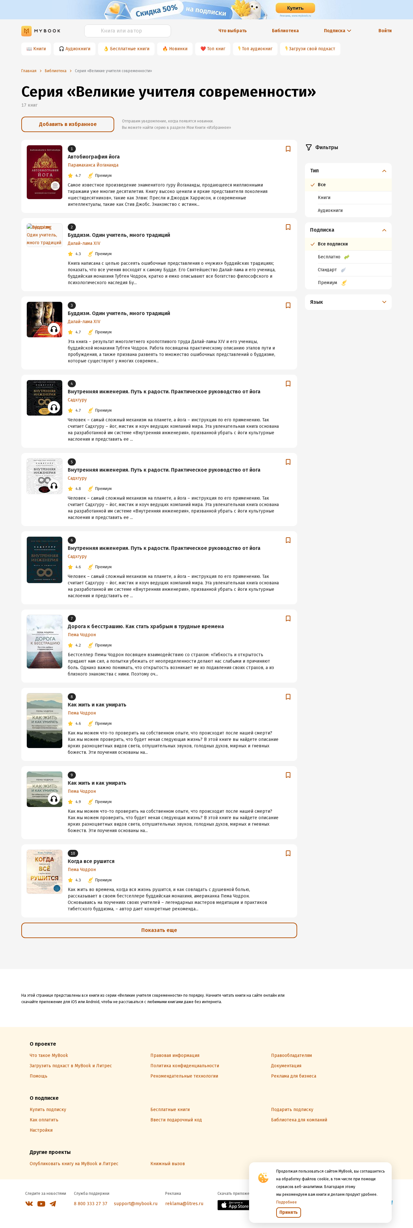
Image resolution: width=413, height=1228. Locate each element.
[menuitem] (348, 190)
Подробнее (286, 1202)
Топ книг (216, 49)
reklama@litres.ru (184, 1203)
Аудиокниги (77, 49)
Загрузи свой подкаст (312, 49)
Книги (39, 49)
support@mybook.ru (135, 1203)
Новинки (178, 49)
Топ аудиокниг (257, 49)
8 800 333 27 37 (90, 1203)
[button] (348, 170)
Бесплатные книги (129, 49)
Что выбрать (232, 31)
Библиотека (285, 31)
